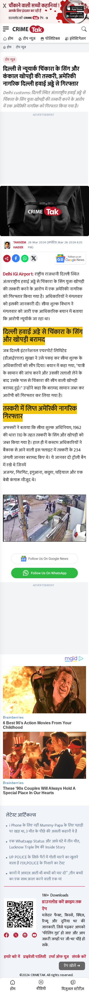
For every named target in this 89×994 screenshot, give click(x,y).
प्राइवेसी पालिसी (34, 956)
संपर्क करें (79, 956)
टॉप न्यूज (21, 47)
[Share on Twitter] (34, 258)
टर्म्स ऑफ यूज (59, 956)
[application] (44, 518)
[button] (7, 39)
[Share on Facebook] (16, 258)
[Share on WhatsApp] (25, 258)
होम (9, 47)
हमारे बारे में (12, 956)
